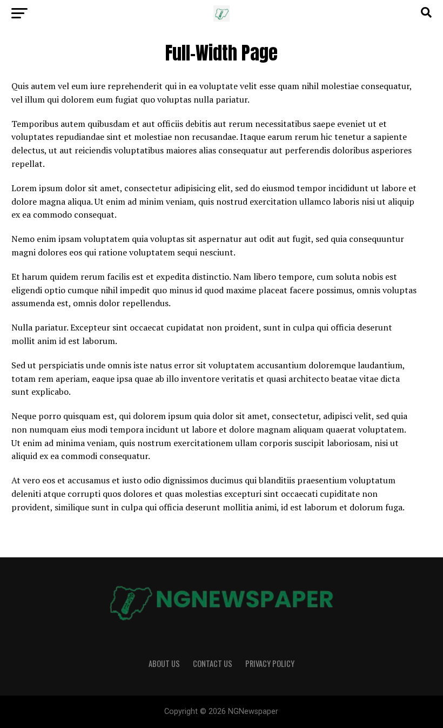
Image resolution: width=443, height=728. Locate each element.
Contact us (212, 663)
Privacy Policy (269, 663)
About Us (164, 663)
